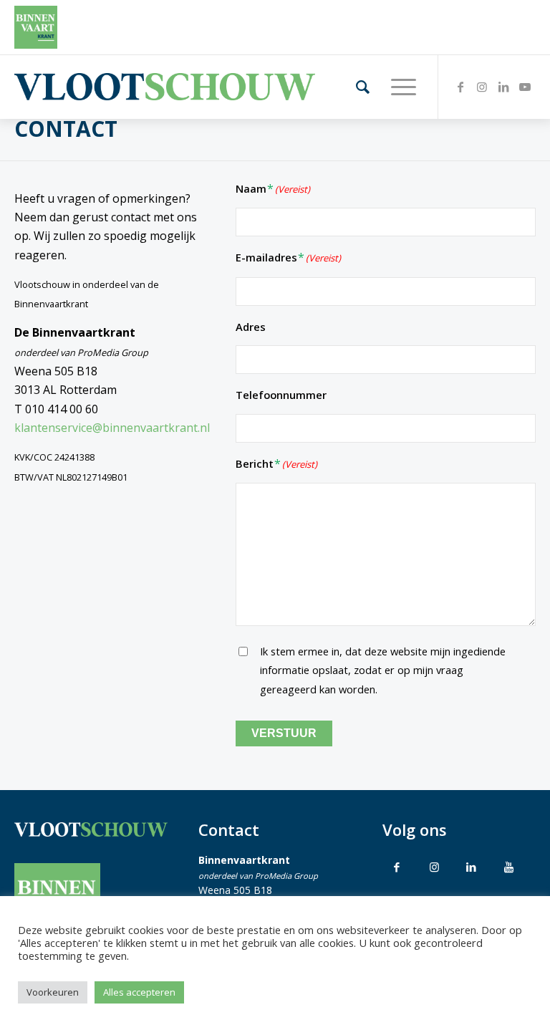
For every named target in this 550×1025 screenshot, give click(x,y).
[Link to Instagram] (434, 866)
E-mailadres (288, 257)
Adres (251, 326)
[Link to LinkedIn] (471, 866)
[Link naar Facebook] (460, 86)
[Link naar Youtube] (525, 86)
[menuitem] (355, 86)
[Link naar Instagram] (482, 86)
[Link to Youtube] (508, 866)
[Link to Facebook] (396, 866)
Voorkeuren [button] (52, 992)
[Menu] (396, 86)
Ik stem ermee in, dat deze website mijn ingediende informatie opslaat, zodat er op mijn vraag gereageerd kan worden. (383, 670)
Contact (65, 128)
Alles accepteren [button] (139, 992)
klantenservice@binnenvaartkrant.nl (112, 427)
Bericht (276, 463)
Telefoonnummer (281, 395)
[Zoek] (356, 86)
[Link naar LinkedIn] (503, 86)
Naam (273, 188)
